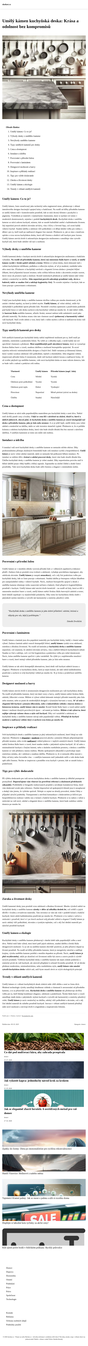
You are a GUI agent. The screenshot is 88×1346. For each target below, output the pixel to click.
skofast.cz (6, 4)
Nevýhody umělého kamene (22, 140)
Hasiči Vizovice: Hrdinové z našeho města (22, 1173)
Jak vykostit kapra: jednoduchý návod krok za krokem (36, 1080)
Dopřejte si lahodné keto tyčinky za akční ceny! (25, 1223)
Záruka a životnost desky (21, 180)
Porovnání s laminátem (20, 162)
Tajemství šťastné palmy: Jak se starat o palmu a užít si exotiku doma (35, 1198)
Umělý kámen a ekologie (21, 184)
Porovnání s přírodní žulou (22, 158)
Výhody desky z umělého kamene (25, 136)
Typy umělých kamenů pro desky (25, 145)
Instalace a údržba (18, 153)
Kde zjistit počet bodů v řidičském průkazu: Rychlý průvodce (32, 1247)
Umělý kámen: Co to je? (21, 131)
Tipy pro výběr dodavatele (22, 175)
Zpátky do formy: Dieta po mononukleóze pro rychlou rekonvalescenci (37, 1148)
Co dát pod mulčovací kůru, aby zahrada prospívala (34, 1052)
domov (83, 1024)
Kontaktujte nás (27, 1016)
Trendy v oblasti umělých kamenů (25, 189)
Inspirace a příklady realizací (22, 171)
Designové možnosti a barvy (22, 167)
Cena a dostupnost (18, 149)
